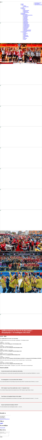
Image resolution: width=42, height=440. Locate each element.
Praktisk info (23, 8)
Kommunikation (26, 36)
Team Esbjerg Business (38, 4)
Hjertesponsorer (25, 22)
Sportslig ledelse (26, 6)
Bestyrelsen (25, 38)
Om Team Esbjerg (24, 31)
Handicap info (25, 11)
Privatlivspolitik (2, 427)
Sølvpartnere (25, 18)
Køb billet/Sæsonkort (37, 2)
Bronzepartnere (25, 19)
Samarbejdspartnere (24, 14)
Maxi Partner (25, 16)
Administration (25, 35)
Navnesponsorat (25, 27)
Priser (24, 9)
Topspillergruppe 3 (26, 26)
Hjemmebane (25, 33)
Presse (24, 37)
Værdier (24, 32)
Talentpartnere (25, 21)
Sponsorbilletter (37, 3)
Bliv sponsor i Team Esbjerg (27, 15)
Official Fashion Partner (27, 29)
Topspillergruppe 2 (26, 25)
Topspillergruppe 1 (26, 24)
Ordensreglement (26, 12)
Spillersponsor (25, 23)
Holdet (22, 4)
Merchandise (23, 13)
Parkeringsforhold (26, 10)
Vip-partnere (25, 20)
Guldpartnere (25, 17)
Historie (24, 34)
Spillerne (24, 5)
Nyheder (22, 7)
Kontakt (24, 39)
